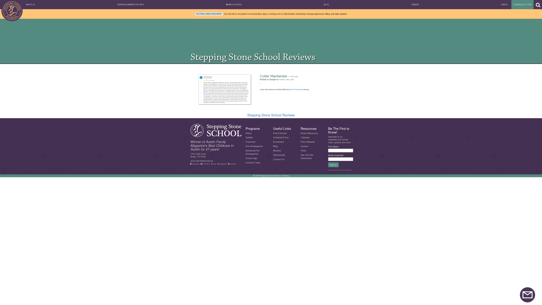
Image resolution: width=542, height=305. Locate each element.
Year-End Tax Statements (307, 156)
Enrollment (278, 142)
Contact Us (278, 159)
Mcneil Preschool (295, 89)
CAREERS (415, 5)
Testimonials (279, 155)
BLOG (326, 5)
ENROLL (504, 5)
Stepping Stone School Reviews (271, 114)
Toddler (249, 137)
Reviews (277, 151)
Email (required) (336, 155)
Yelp (214, 164)
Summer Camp (253, 163)
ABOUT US (30, 5)
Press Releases (308, 142)
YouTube (232, 164)
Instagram (223, 164)
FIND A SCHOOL (234, 5)
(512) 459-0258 (198, 160)
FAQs (303, 151)
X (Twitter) (206, 164)
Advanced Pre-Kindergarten (253, 152)
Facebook (195, 164)
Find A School (280, 133)
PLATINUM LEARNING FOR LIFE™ (130, 5)
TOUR (522, 4)
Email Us (209, 160)
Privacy (286, 176)
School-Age (251, 158)
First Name (334, 146)
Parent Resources (309, 133)
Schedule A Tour (281, 137)
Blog (275, 146)
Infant (249, 133)
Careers (304, 146)
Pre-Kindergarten (254, 146)
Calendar (305, 137)
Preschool (250, 142)
